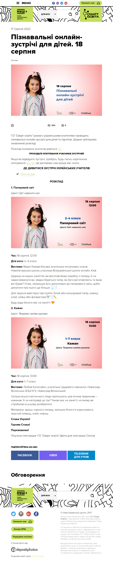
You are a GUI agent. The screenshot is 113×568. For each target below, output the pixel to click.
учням (15, 60)
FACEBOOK (25, 455)
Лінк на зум (28, 174)
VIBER (53, 455)
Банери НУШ (20, 529)
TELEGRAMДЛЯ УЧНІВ (81, 455)
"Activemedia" (37, 556)
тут (59, 149)
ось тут (30, 163)
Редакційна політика (22, 537)
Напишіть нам (88, 3)
